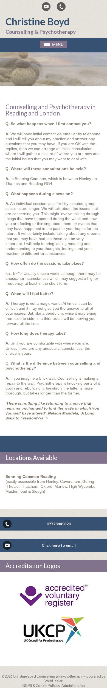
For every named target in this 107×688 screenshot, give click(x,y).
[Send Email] (46, 6)
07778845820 (59, 523)
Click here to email (59, 545)
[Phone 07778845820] (61, 6)
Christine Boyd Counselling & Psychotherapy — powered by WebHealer (59, 678)
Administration (73, 685)
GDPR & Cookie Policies (41, 685)
